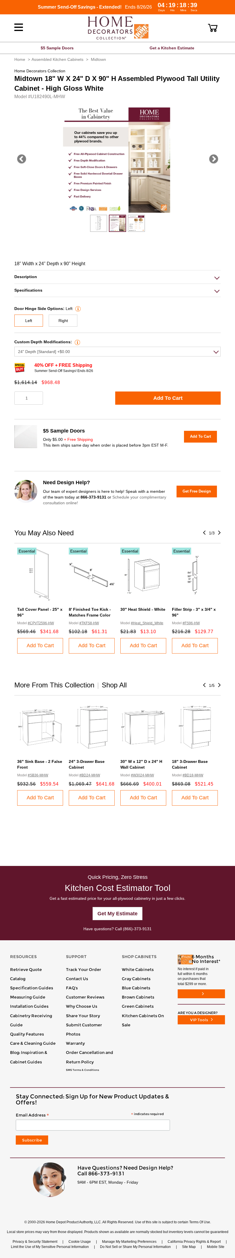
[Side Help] (77, 308)
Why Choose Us (81, 1006)
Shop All (114, 685)
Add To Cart (168, 398)
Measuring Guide (27, 997)
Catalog (18, 978)
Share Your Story (83, 1015)
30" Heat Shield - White (142, 609)
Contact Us (77, 978)
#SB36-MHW (38, 775)
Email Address (90, 1115)
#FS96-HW (191, 623)
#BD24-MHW (89, 775)
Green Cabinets (138, 1006)
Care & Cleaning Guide (33, 1043)
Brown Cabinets (138, 997)
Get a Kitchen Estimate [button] (172, 48)
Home (19, 59)
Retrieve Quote (26, 969)
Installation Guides (29, 1006)
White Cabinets (138, 969)
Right (63, 320)
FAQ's (72, 987)
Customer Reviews (85, 997)
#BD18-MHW (193, 775)
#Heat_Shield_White (147, 623)
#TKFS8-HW (89, 623)
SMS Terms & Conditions (82, 1070)
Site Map (189, 1247)
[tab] (117, 276)
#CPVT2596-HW (41, 623)
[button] (213, 28)
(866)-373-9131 (137, 928)
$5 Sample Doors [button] (57, 48)
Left (28, 320)
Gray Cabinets (136, 978)
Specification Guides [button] (31, 987)
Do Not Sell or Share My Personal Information (135, 1247)
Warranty (75, 1043)
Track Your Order (83, 969)
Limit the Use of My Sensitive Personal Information (50, 1247)
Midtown (98, 59)
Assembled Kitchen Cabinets (57, 59)
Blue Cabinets (136, 987)
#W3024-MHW (142, 775)
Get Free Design (197, 491)
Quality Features (27, 1034)
